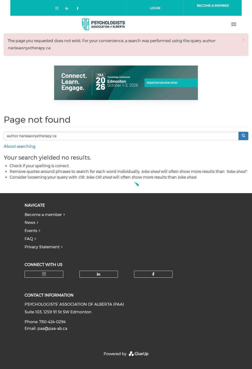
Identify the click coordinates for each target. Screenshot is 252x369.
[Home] (103, 24)
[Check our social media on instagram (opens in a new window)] (58, 9)
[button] (243, 39)
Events (31, 230)
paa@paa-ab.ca (52, 328)
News (30, 222)
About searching (19, 146)
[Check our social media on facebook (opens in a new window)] (78, 9)
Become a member (43, 214)
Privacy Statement (42, 247)
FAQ (29, 238)
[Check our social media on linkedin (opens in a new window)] (68, 9)
